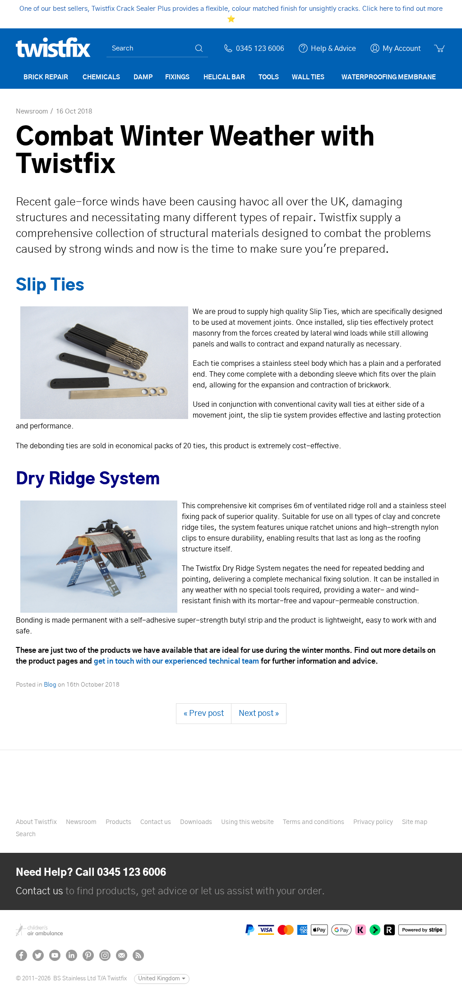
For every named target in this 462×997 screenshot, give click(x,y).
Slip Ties (50, 286)
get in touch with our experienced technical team (176, 661)
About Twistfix (36, 822)
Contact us (155, 822)
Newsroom (81, 822)
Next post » (259, 714)
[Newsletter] (121, 955)
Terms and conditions (313, 822)
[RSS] (138, 955)
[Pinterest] (88, 955)
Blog (50, 685)
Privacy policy (373, 822)
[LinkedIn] (71, 955)
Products (118, 822)
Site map (414, 822)
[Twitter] (38, 955)
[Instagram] (105, 955)
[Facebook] (21, 955)
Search (26, 834)
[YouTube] (54, 955)
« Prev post (204, 714)
